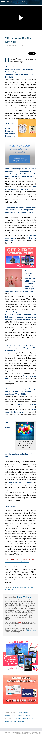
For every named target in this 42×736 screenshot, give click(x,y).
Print (19, 45)
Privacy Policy (24, 733)
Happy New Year (17, 587)
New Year (26, 587)
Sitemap (18, 733)
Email (23, 45)
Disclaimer (32, 733)
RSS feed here (31, 630)
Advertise (38, 733)
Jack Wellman (11, 45)
